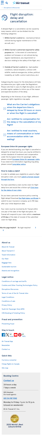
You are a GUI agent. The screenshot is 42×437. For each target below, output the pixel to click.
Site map (5, 368)
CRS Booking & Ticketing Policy (13, 313)
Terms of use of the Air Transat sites (15, 293)
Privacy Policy (7, 305)
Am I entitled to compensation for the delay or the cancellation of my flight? (24, 121)
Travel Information (8, 255)
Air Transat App (7, 341)
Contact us (6, 349)
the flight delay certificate (28, 198)
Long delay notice (19, 164)
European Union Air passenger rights (26, 159)
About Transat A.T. (8, 251)
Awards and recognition (10, 270)
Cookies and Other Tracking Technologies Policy (19, 285)
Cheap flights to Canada (10, 364)
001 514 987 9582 (10, 398)
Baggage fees (6, 263)
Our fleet (5, 259)
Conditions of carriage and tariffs (14, 281)
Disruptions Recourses (10, 289)
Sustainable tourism (9, 266)
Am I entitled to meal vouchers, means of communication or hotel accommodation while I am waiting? (23, 135)
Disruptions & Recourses (12, 8)
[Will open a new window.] (3, 335)
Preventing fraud (8, 324)
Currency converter (9, 360)
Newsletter (6, 345)
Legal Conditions (8, 297)
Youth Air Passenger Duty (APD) (13, 309)
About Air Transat (8, 247)
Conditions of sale (8, 301)
